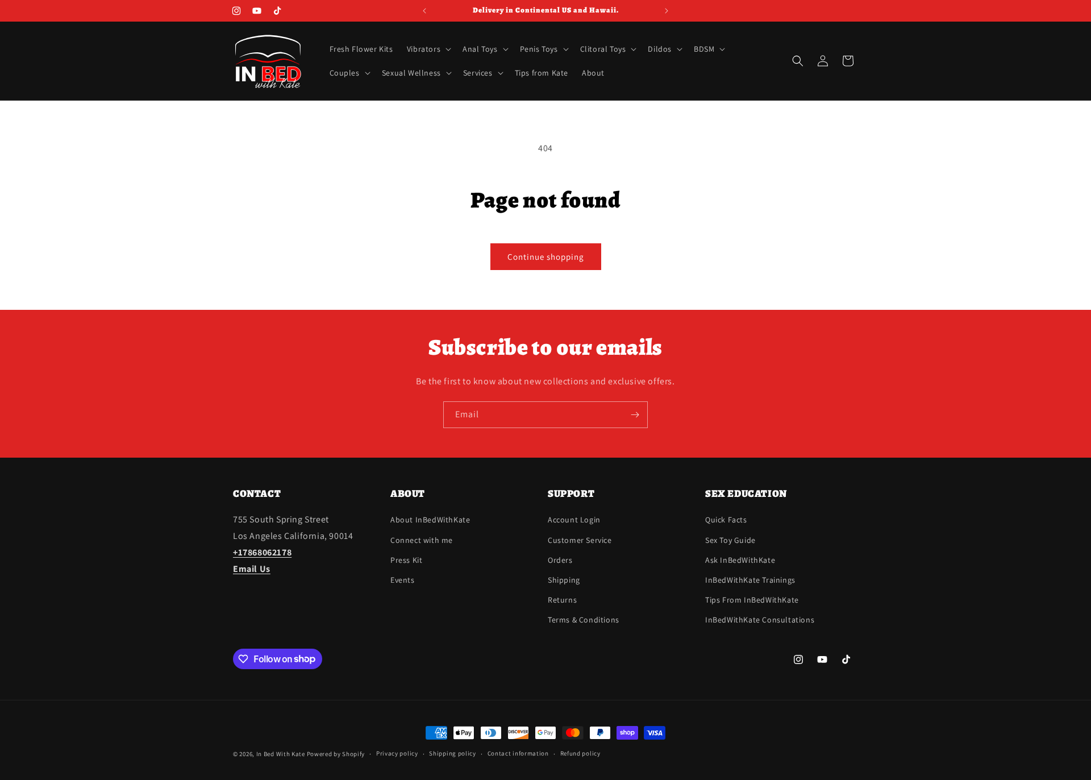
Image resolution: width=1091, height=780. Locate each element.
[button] (428, 49)
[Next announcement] (666, 11)
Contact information (518, 753)
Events (402, 580)
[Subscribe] (634, 414)
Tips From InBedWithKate (752, 600)
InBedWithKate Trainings (750, 580)
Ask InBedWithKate (740, 560)
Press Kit (406, 560)
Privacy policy (397, 753)
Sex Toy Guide (730, 540)
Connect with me (421, 540)
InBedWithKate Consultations (759, 620)
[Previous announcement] (424, 11)
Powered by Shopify (336, 754)
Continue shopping (545, 256)
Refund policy (580, 753)
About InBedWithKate (430, 520)
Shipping (564, 580)
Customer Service (580, 540)
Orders (560, 560)
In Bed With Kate (280, 754)
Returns (562, 600)
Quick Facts (726, 520)
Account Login (574, 520)
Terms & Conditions (583, 620)
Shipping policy (452, 753)
